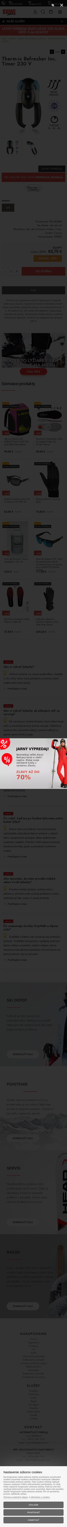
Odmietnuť (33, 1520)
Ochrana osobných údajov (15, 1497)
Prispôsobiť (33, 1512)
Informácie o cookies (40, 1497)
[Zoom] (53, 5)
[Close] (61, 5)
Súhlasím (33, 1505)
